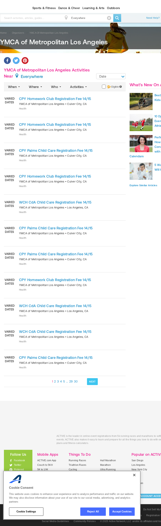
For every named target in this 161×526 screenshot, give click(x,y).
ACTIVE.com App (46, 460)
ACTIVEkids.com (27, 440)
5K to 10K (42, 469)
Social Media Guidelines (55, 521)
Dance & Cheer (69, 8)
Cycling (73, 469)
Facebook (19, 460)
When (12, 87)
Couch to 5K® (45, 465)
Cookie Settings (26, 511)
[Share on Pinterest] (25, 60)
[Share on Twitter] (16, 60)
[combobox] (111, 76)
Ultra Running (108, 469)
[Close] (134, 475)
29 (71, 381)
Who (55, 87)
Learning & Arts (93, 8)
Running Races (77, 460)
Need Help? (153, 18)
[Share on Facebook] (7, 60)
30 (76, 381)
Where (34, 87)
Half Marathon (108, 460)
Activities (77, 87)
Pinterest (19, 469)
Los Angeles (138, 465)
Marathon (105, 465)
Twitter (17, 465)
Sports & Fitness (44, 8)
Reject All (93, 511)
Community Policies (85, 521)
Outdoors (113, 8)
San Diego (137, 460)
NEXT (92, 381)
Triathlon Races (77, 465)
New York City (139, 469)
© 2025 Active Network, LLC (115, 521)
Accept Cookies (122, 511)
